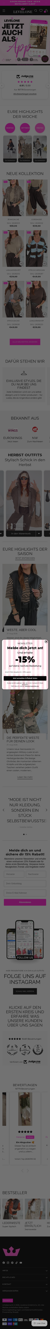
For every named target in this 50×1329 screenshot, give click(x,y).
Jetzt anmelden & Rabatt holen (25, 678)
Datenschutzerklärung (32, 686)
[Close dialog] (46, 641)
